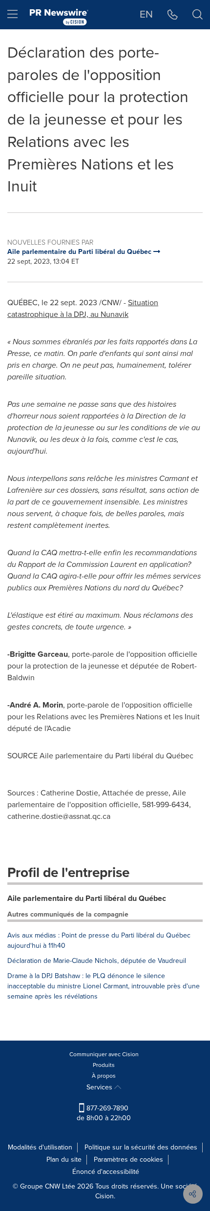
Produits (104, 1065)
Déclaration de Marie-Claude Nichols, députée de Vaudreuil (96, 961)
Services (100, 1087)
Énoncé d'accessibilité (105, 1172)
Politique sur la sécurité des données (140, 1147)
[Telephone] (172, 14)
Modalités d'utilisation (40, 1147)
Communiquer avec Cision (104, 1054)
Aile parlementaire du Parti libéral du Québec (86, 898)
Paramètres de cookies (128, 1159)
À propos (104, 1075)
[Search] (197, 14)
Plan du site (64, 1159)
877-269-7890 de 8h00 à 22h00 (104, 1113)
